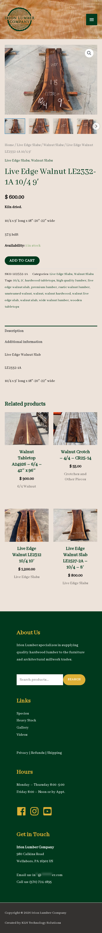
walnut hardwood (58, 294)
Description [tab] (14, 331)
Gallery (23, 727)
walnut (38, 294)
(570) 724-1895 (40, 882)
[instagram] (36, 811)
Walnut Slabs (53, 145)
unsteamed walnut (18, 294)
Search (74, 679)
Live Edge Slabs (29, 145)
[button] (89, 53)
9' (22, 281)
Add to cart (22, 260)
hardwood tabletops (40, 281)
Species (23, 713)
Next (96, 126)
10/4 (16, 281)
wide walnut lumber (54, 300)
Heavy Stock (26, 720)
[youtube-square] (49, 811)
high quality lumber (71, 281)
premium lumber (44, 287)
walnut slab (28, 300)
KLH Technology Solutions (41, 923)
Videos (22, 735)
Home (9, 145)
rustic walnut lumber (74, 287)
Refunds (38, 753)
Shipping (54, 753)
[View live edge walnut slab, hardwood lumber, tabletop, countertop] (15, 126)
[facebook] (23, 811)
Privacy (22, 753)
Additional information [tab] (23, 342)
